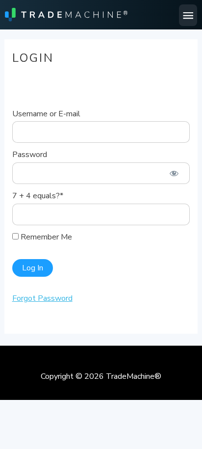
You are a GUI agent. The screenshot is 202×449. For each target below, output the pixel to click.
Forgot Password (42, 298)
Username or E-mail (46, 113)
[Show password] (174, 173)
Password (29, 154)
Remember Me (45, 237)
